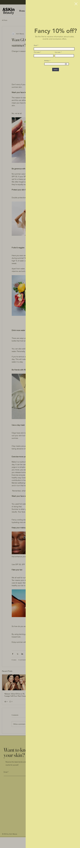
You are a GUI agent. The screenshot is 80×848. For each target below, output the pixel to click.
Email (35, 45)
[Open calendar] (66, 64)
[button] (76, 3)
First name (37, 52)
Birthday (47, 60)
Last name (57, 52)
